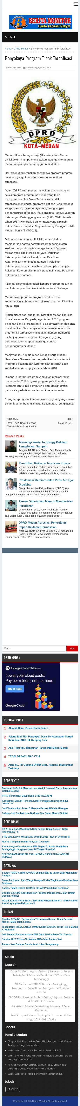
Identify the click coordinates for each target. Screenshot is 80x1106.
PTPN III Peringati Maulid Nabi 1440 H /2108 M (27, 796)
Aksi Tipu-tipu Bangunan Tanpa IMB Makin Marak (38, 747)
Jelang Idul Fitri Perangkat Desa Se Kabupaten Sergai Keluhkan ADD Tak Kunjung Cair (40, 738)
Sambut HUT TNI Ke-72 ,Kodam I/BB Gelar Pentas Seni (32, 939)
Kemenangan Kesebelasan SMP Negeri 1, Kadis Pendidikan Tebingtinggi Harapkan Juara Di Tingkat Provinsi (35, 848)
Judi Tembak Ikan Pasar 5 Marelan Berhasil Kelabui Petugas (35, 808)
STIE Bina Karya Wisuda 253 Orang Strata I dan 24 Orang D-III (36, 836)
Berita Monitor (39, 1101)
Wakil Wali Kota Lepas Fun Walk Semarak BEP (34, 1050)
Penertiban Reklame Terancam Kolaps (44, 463)
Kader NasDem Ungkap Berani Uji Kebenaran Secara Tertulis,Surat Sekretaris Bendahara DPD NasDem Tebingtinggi (41, 975)
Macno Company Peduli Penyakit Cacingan (25, 841)
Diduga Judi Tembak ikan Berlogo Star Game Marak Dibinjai (35, 813)
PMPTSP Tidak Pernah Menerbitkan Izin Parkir (21, 424)
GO (72, 648)
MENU (10, 37)
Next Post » (65, 423)
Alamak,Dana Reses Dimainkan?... (29, 728)
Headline (13, 1089)
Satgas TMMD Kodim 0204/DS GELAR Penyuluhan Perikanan (35, 888)
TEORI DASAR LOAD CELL (24, 756)
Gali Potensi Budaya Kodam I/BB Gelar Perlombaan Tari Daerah (37, 934)
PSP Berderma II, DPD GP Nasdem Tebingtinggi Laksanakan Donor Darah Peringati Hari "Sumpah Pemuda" (41, 988)
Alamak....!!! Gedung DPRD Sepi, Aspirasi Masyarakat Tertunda (40, 766)
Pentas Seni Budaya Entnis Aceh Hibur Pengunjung (30, 944)
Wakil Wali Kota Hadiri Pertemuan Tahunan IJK (35, 1073)
